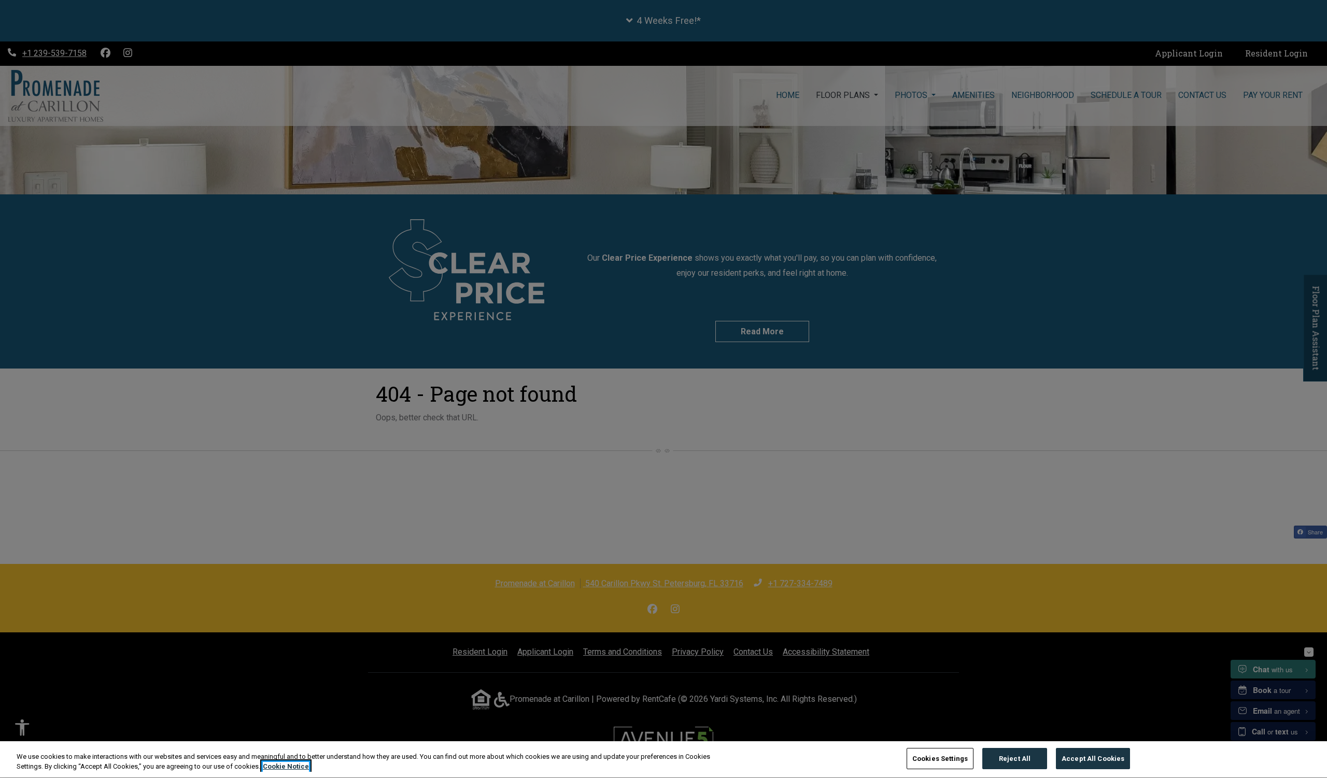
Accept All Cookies (1093, 758)
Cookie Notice (286, 767)
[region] (663, 759)
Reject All (1014, 758)
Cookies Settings (940, 758)
